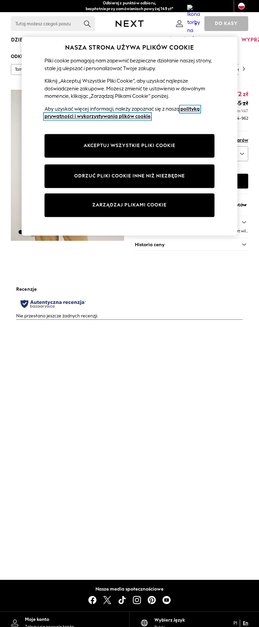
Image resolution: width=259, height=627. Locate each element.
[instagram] (137, 600)
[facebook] (92, 600)
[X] (107, 600)
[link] (179, 23)
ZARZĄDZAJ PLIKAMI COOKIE (129, 205)
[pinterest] (151, 600)
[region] (129, 136)
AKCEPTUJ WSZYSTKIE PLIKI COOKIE (129, 145)
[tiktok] (122, 600)
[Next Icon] (130, 23)
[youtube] (166, 600)
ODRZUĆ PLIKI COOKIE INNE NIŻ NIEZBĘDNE (129, 176)
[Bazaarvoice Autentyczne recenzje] (53, 304)
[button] (21, 232)
